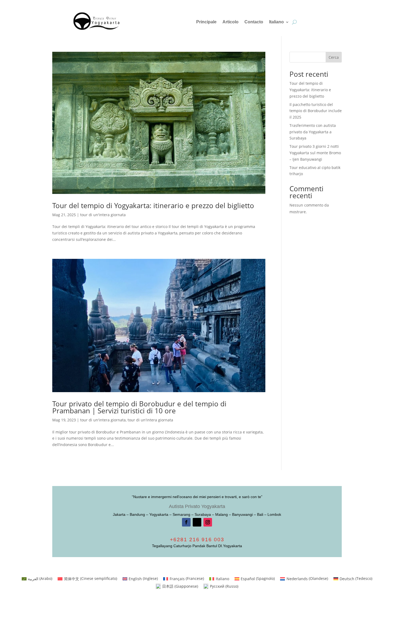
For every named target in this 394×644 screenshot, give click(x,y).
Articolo (230, 22)
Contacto (253, 22)
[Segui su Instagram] (207, 522)
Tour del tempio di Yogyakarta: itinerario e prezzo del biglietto (153, 205)
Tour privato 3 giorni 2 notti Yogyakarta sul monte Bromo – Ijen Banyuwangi (315, 153)
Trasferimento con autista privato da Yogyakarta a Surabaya (312, 132)
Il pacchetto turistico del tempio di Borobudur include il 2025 (315, 111)
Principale (206, 22)
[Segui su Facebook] (186, 522)
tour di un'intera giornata (103, 214)
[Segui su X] (197, 522)
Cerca (334, 57)
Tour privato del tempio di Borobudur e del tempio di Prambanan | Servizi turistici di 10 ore (139, 407)
